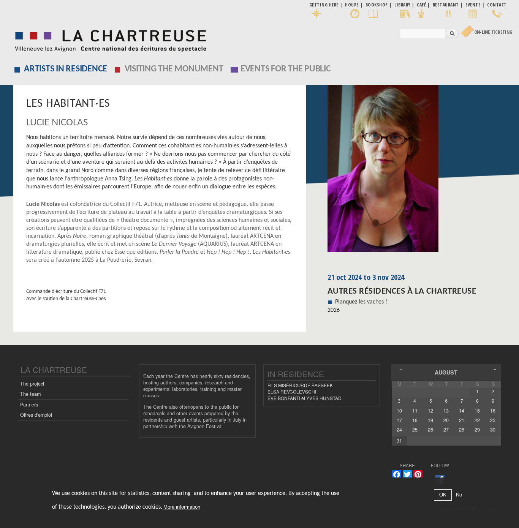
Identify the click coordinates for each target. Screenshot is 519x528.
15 (477, 410)
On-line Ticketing (493, 32)
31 (399, 440)
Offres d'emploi (36, 414)
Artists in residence (65, 69)
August (446, 372)
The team (30, 393)
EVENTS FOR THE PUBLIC (286, 69)
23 (492, 420)
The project (32, 383)
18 (415, 420)
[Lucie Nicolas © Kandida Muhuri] (417, 171)
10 (399, 410)
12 (430, 410)
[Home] (108, 39)
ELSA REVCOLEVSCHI (291, 391)
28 (461, 429)
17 (399, 420)
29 (477, 429)
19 (430, 420)
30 (492, 429)
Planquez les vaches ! (361, 302)
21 (461, 420)
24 (399, 429)
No (459, 495)
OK (442, 495)
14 (461, 410)
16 (492, 410)
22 (477, 420)
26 (430, 429)
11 (415, 410)
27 (446, 429)
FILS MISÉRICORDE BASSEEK (300, 385)
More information (181, 507)
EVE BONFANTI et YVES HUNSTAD (304, 398)
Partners (29, 404)
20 (446, 420)
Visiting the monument (174, 69)
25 (415, 429)
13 (446, 410)
